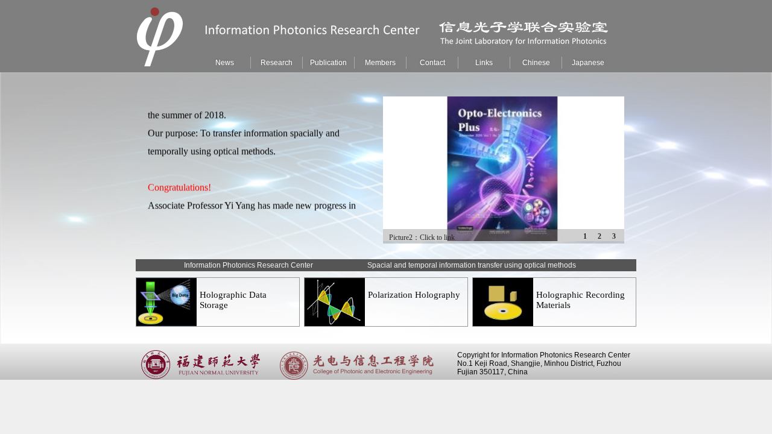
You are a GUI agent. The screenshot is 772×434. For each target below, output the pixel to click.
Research (277, 62)
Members (380, 62)
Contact (432, 62)
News (224, 62)
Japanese (588, 62)
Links (484, 62)
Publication (328, 62)
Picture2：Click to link (422, 237)
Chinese (536, 62)
